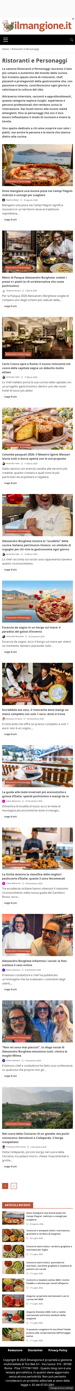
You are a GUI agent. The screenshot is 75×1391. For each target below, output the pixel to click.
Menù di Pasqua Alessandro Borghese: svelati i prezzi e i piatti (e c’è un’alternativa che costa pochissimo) (34, 282)
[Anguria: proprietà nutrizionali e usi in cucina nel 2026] (13, 1301)
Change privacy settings (61, 1388)
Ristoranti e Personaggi (18, 181)
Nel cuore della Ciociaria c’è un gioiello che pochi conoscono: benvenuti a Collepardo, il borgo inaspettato (35, 1138)
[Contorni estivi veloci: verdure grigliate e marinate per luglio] (13, 1251)
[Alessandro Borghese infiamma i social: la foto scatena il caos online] (37, 935)
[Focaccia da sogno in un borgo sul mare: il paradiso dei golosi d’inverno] (37, 602)
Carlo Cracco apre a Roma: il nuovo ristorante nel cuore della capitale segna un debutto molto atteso (36, 368)
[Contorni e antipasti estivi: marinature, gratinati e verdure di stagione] (13, 1235)
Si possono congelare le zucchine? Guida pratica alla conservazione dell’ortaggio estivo (48, 1332)
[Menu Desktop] (5, 40)
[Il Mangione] (37, 25)
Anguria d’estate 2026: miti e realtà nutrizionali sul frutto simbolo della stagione (46, 1315)
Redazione (15, 1350)
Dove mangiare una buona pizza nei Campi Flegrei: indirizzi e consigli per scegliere (46, 1216)
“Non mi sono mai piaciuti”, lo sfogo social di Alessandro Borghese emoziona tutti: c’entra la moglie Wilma (34, 1051)
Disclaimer (35, 1350)
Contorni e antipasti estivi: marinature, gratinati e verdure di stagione (48, 1232)
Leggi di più (10, 219)
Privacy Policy (57, 1350)
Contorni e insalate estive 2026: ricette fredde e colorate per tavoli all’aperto (47, 1281)
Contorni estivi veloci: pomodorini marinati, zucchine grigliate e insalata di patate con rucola (49, 1266)
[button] (71, 40)
